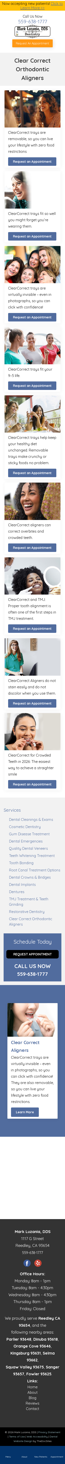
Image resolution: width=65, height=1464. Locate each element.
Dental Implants (22, 884)
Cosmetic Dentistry (25, 826)
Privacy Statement (49, 1432)
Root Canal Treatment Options (34, 870)
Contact (32, 1408)
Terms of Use (17, 1436)
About (32, 1392)
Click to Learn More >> (41, 5)
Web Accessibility (37, 1436)
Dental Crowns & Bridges (30, 877)
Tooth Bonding (21, 863)
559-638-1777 (32, 21)
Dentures (16, 891)
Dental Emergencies (26, 841)
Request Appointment (32, 954)
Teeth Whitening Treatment (32, 855)
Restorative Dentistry (27, 911)
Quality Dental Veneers (28, 848)
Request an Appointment (32, 161)
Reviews (32, 1403)
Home (32, 1387)
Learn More (25, 1112)
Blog (32, 1398)
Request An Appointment (32, 43)
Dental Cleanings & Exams (31, 819)
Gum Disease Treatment (29, 834)
